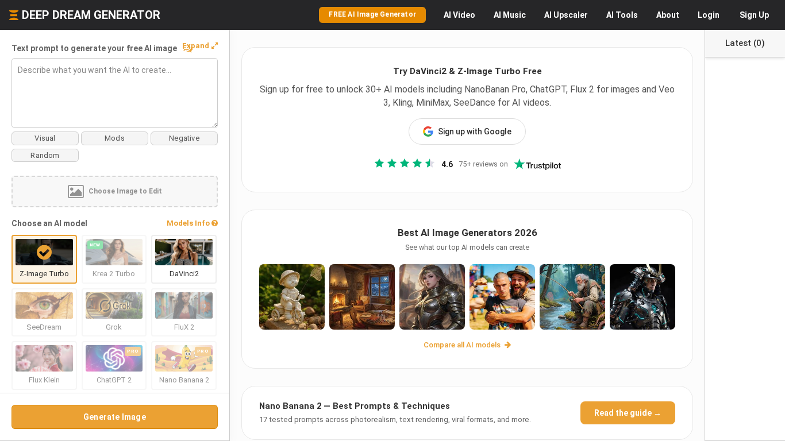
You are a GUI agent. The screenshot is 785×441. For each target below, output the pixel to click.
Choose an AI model (49, 223)
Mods (115, 138)
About (667, 15)
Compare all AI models (463, 345)
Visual (44, 138)
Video (459, 15)
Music (510, 15)
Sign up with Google (474, 131)
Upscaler (566, 15)
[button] (200, 46)
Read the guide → (627, 412)
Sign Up (754, 15)
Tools (622, 15)
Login (708, 15)
